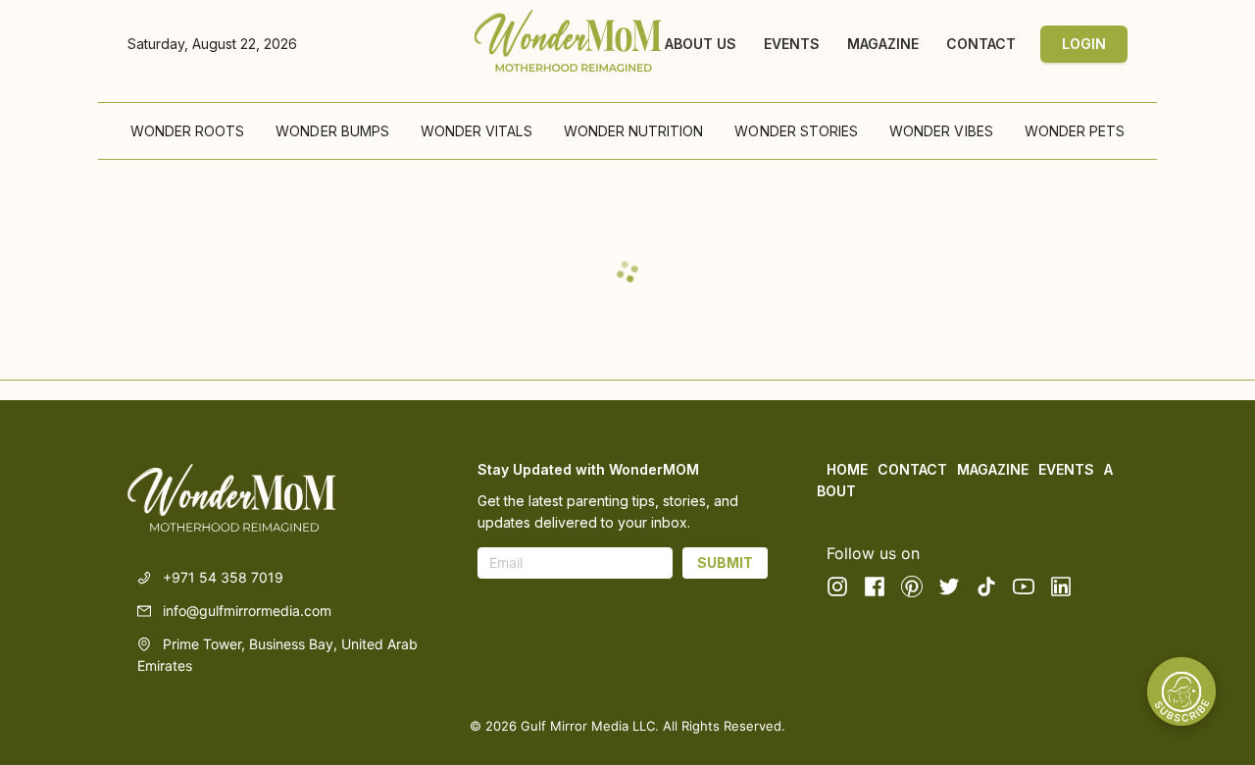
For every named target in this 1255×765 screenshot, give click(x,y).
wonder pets (1075, 131)
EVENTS (792, 44)
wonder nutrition (634, 131)
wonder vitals (476, 131)
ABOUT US (700, 44)
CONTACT (981, 44)
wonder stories (796, 131)
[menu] (627, 131)
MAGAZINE (883, 44)
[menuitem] (188, 131)
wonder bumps (332, 131)
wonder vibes (941, 131)
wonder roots (187, 131)
